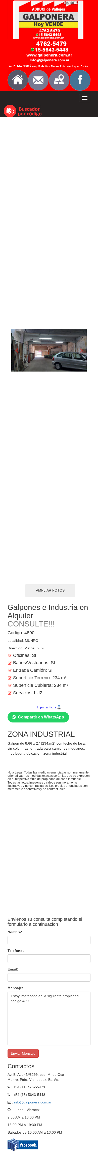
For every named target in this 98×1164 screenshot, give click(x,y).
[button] (17, 350)
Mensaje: (15, 988)
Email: (13, 969)
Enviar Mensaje (23, 1053)
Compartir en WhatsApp (41, 717)
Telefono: (16, 951)
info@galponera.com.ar (33, 1102)
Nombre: (15, 932)
